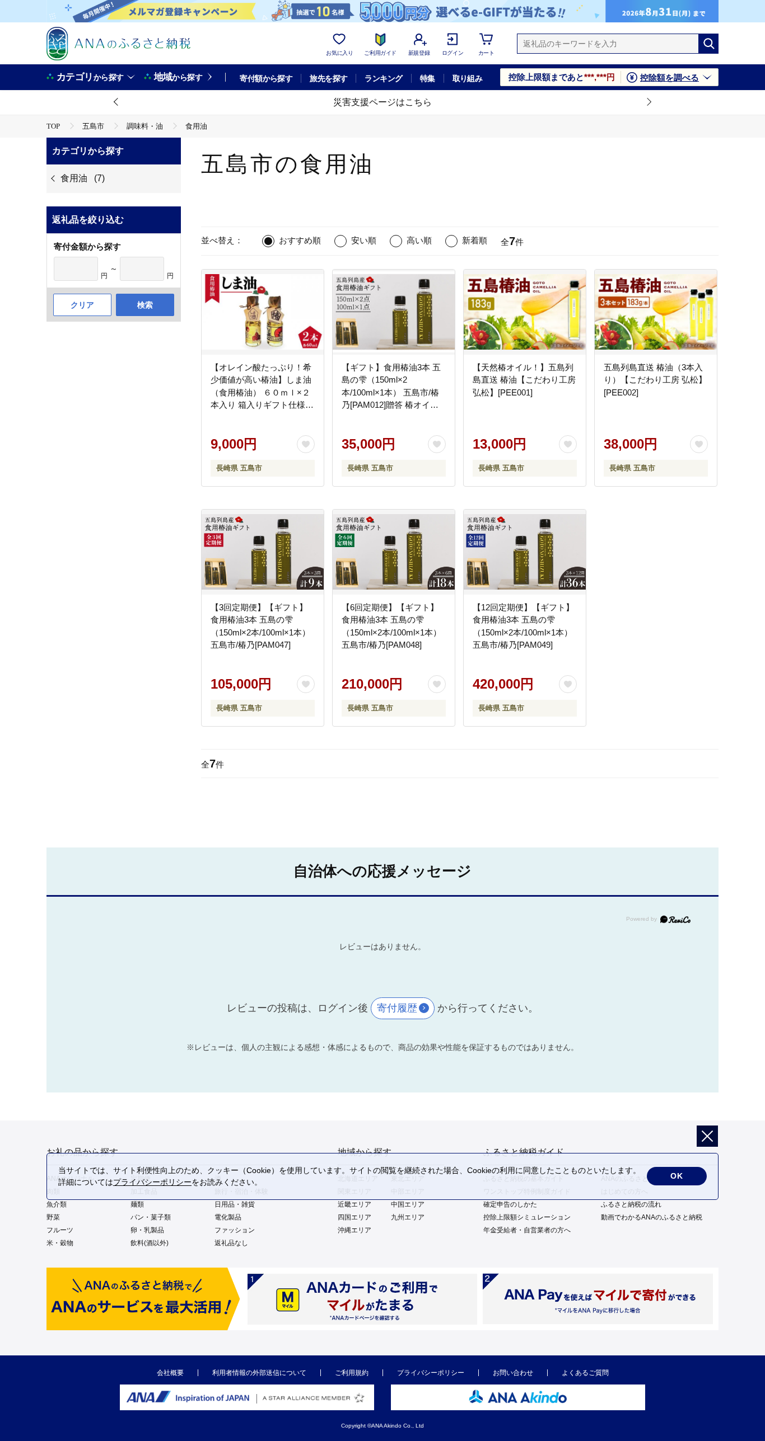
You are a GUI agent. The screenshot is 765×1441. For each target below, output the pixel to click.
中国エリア (408, 1204)
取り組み (468, 78)
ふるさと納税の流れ (631, 1204)
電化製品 (227, 1217)
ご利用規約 (351, 1373)
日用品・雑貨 (234, 1204)
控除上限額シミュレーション (527, 1217)
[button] (116, 102)
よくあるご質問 (585, 1373)
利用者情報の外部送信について (259, 1373)
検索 (145, 304)
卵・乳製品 (147, 1230)
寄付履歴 (397, 1008)
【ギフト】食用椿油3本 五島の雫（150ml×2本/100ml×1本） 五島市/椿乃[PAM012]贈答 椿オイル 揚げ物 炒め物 (391, 392)
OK (676, 1175)
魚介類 (56, 1204)
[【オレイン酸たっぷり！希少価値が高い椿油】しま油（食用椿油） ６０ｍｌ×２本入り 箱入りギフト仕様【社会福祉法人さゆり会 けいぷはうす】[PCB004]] (263, 312)
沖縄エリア (354, 1230)
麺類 (137, 1204)
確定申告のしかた (510, 1204)
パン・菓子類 (150, 1217)
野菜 (53, 1217)
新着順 (474, 240)
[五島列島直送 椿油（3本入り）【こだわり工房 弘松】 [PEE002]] (656, 312)
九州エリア (408, 1217)
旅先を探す (328, 78)
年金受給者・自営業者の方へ (527, 1230)
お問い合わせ (513, 1373)
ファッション (234, 1230)
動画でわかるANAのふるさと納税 (651, 1217)
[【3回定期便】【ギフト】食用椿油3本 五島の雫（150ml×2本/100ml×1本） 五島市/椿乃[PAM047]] (263, 552)
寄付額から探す (266, 78)
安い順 (363, 240)
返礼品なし (231, 1243)
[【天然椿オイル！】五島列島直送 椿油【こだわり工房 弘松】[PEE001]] (525, 312)
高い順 (419, 240)
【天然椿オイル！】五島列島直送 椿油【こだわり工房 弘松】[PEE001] (524, 379)
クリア (82, 304)
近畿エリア (354, 1204)
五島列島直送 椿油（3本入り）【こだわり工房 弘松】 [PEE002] (655, 379)
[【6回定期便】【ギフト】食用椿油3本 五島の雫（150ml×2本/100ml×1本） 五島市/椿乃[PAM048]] (394, 552)
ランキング (383, 78)
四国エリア (354, 1217)
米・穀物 (59, 1243)
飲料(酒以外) (149, 1243)
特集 (427, 78)
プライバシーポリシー (430, 1373)
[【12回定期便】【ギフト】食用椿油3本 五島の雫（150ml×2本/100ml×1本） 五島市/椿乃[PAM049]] (525, 552)
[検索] (708, 44)
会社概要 (170, 1373)
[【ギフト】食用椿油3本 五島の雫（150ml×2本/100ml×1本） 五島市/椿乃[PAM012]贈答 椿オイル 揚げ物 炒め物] (394, 312)
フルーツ (59, 1230)
